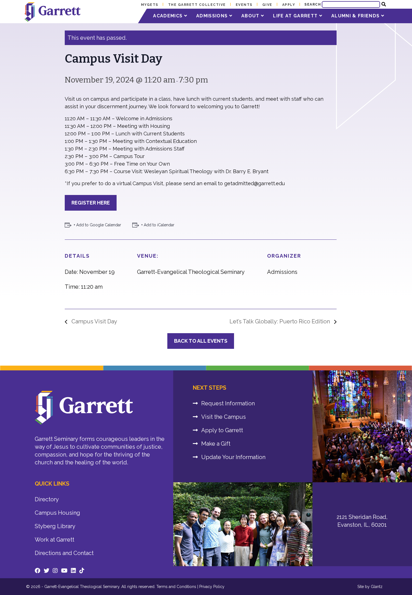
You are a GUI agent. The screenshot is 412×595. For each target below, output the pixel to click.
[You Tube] (64, 570)
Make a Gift (215, 443)
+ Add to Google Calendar (97, 225)
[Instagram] (55, 570)
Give (267, 5)
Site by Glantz (370, 586)
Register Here (90, 203)
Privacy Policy (211, 586)
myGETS (149, 5)
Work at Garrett (54, 539)
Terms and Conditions (176, 586)
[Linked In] (73, 570)
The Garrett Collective (197, 5)
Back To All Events (200, 341)
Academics (168, 15)
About (251, 15)
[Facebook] (37, 570)
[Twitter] (46, 570)
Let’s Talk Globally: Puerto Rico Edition (280, 321)
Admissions (212, 15)
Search (312, 4)
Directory (47, 499)
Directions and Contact (64, 553)
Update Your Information (233, 457)
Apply (288, 5)
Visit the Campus (223, 416)
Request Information (228, 403)
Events (244, 5)
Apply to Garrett (222, 430)
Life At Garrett (296, 15)
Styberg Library (55, 526)
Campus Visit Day (93, 321)
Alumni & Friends (356, 15)
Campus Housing (57, 512)
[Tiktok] (81, 570)
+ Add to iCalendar (157, 225)
